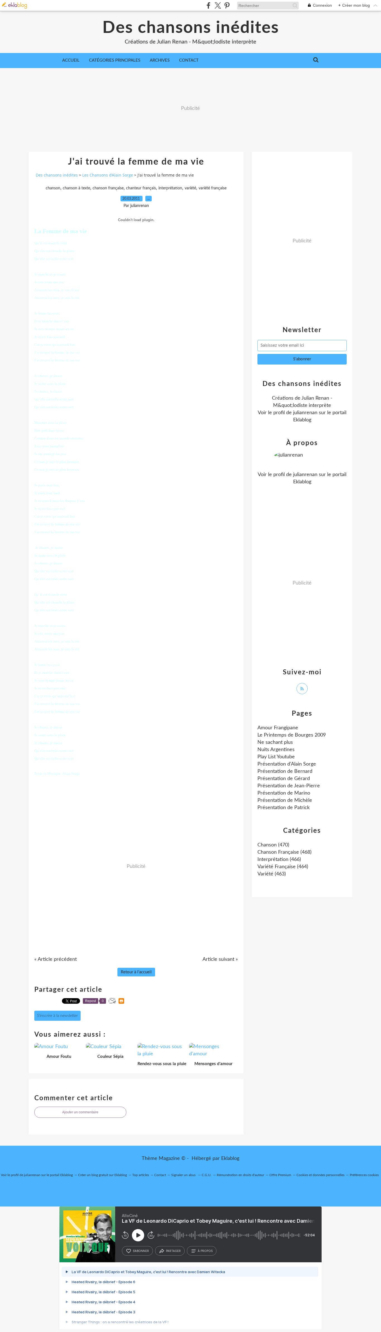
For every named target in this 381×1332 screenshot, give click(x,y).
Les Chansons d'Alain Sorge (107, 175)
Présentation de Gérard (283, 778)
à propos (205, 1251)
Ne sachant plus (275, 742)
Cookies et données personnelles (320, 1175)
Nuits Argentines (276, 749)
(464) (282, 866)
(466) (279, 859)
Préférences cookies (364, 1175)
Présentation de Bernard (284, 771)
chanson (53, 188)
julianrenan (305, 412)
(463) (271, 874)
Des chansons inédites (190, 28)
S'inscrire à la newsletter (57, 1016)
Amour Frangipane (277, 727)
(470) (273, 845)
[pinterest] (226, 5)
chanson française (108, 188)
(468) (284, 852)
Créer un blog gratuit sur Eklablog (102, 1175)
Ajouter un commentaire (80, 1112)
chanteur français (141, 188)
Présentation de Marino (283, 793)
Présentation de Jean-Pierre (288, 785)
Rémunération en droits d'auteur (240, 1175)
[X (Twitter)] (217, 5)
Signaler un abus (183, 1175)
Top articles (140, 1175)
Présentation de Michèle (284, 800)
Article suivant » (220, 959)
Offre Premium (280, 1175)
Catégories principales (114, 60)
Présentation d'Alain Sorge (286, 764)
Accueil (70, 60)
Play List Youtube (276, 756)
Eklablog (230, 1158)
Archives (160, 60)
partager (173, 1251)
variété (190, 188)
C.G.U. (206, 1175)
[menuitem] (71, 60)
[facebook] (208, 5)
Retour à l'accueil (136, 972)
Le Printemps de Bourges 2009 (291, 735)
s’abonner (141, 1251)
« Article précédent (55, 959)
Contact (189, 60)
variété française (212, 188)
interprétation (170, 188)
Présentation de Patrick (283, 807)
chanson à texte (76, 188)
